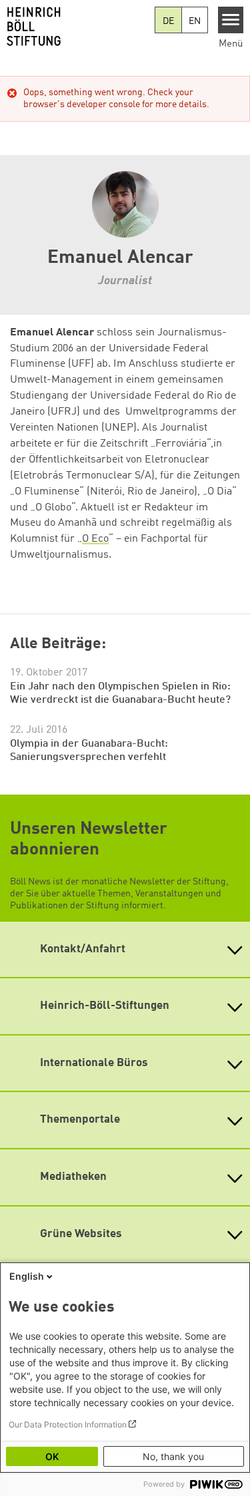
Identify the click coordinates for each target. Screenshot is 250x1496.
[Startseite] (77, 27)
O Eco (95, 539)
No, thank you (173, 1456)
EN (195, 21)
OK (52, 1456)
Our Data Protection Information (68, 1424)
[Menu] (231, 20)
